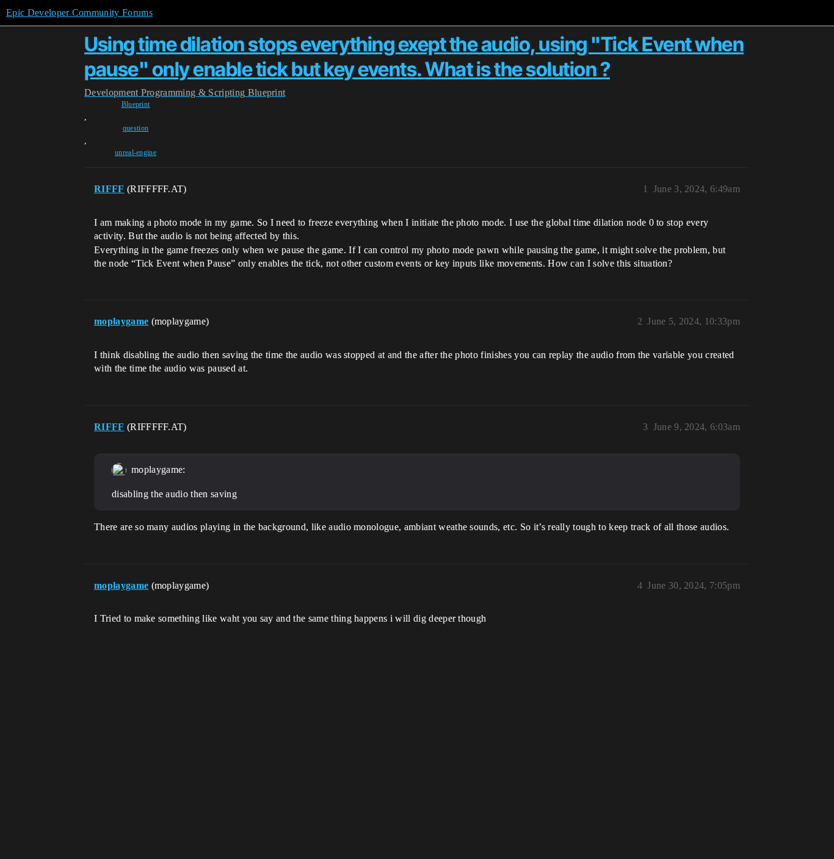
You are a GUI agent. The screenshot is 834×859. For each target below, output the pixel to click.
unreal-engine (135, 152)
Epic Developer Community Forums (79, 12)
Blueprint (135, 104)
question (136, 128)
